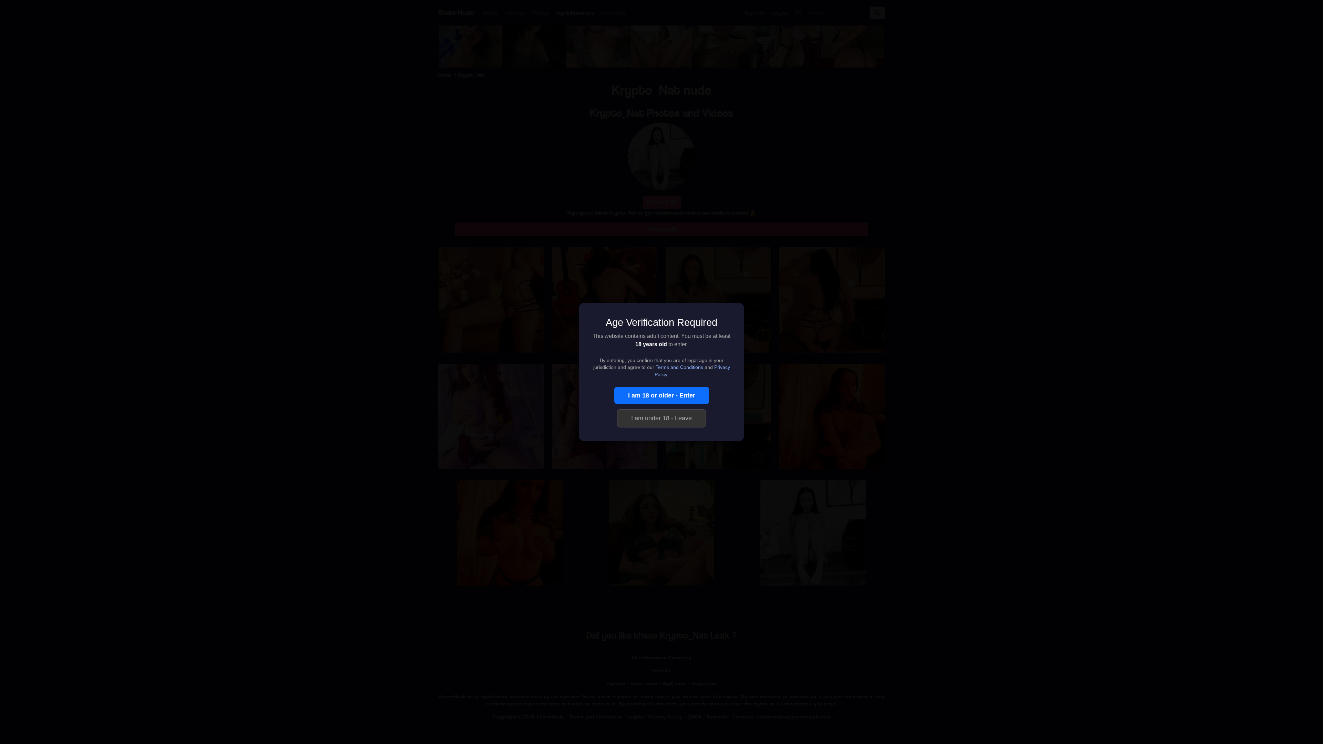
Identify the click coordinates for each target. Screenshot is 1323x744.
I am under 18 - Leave (661, 418)
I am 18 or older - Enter (661, 395)
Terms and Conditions (679, 367)
